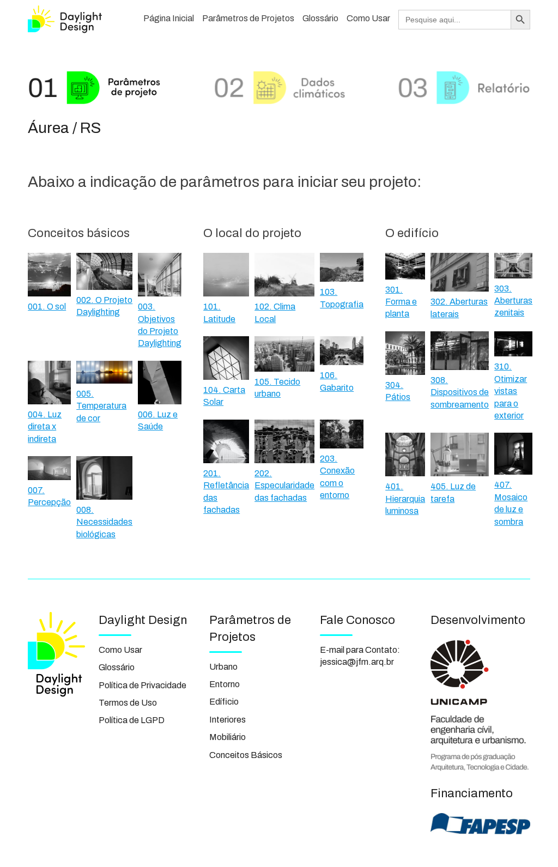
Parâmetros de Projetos (248, 18)
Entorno (224, 684)
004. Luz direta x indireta (45, 427)
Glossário (320, 18)
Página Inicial (168, 18)
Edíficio (224, 701)
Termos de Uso (128, 702)
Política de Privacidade (142, 685)
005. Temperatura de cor (101, 406)
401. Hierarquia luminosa (405, 499)
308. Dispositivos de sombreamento (459, 392)
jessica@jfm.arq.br (357, 661)
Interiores (227, 719)
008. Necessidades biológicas (104, 522)
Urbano (223, 666)
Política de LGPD (132, 720)
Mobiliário (227, 737)
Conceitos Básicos (245, 755)
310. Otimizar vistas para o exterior (510, 391)
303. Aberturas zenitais (513, 301)
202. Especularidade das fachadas (284, 485)
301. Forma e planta (401, 302)
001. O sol (47, 306)
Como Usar (368, 18)
